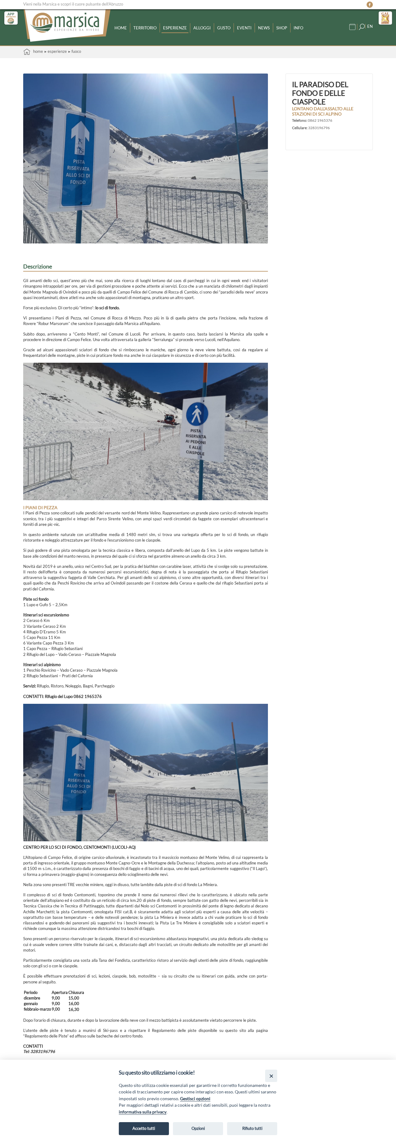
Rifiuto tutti (252, 1128)
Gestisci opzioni (195, 1098)
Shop (281, 27)
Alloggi (202, 27)
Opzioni (198, 1128)
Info (298, 27)
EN (370, 26)
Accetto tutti (143, 1128)
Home (120, 27)
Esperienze (175, 27)
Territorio (145, 27)
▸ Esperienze (56, 51)
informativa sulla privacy (142, 1111)
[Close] (271, 1076)
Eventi (244, 27)
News (264, 27)
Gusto (223, 27)
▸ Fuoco (74, 51)
